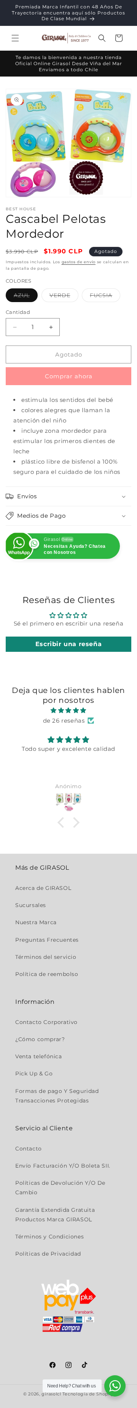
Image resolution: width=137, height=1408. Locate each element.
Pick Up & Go (34, 1073)
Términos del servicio (45, 957)
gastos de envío (79, 261)
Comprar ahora (68, 376)
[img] (68, 710)
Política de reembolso (46, 974)
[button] (15, 38)
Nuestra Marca (36, 922)
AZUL (26, 296)
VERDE (63, 296)
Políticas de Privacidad (48, 1253)
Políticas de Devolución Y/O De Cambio (60, 1187)
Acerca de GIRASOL (43, 888)
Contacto (28, 1148)
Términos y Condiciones (49, 1236)
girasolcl (51, 1394)
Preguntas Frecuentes (47, 939)
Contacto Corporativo (46, 1022)
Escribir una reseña (68, 644)
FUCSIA (105, 296)
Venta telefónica (38, 1056)
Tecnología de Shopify (88, 1394)
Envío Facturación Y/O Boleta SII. (62, 1165)
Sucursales (30, 905)
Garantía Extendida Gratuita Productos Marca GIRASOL (55, 1214)
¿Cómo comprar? (40, 1039)
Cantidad (18, 312)
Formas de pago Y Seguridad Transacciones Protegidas (57, 1096)
